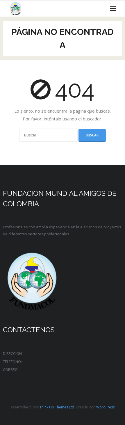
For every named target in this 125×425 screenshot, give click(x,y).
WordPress (105, 407)
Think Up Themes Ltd (57, 407)
